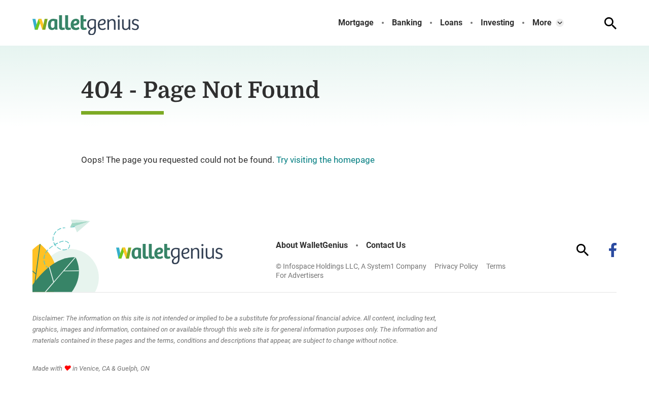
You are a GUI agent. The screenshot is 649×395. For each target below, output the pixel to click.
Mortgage (356, 22)
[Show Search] (610, 23)
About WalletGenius (312, 245)
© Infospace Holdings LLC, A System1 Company (351, 266)
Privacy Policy (456, 266)
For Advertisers (299, 275)
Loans (451, 22)
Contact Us (386, 245)
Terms (496, 266)
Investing (497, 22)
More (542, 22)
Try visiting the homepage (325, 160)
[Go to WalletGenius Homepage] (85, 25)
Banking (407, 22)
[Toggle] (560, 23)
